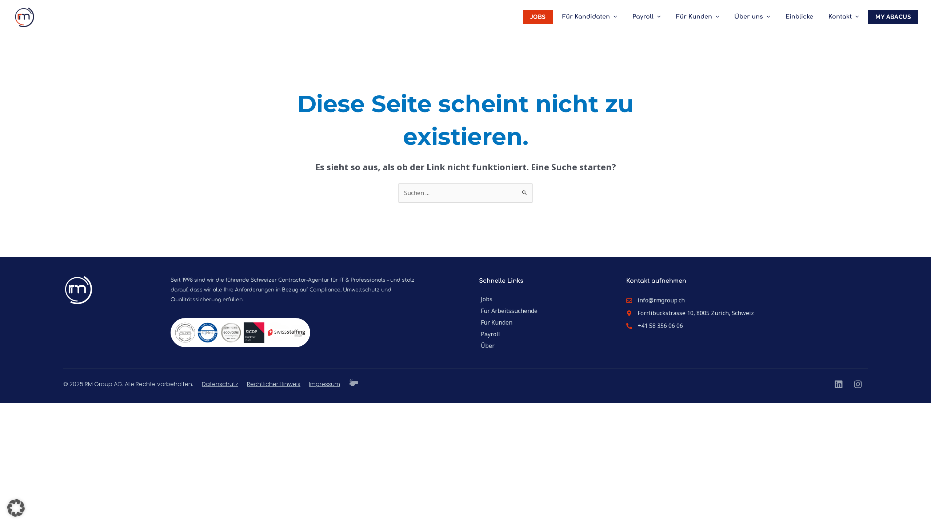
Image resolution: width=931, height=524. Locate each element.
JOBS (538, 16)
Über (488, 345)
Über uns (748, 16)
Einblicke (799, 16)
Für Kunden (694, 16)
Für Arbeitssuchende (509, 310)
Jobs (486, 299)
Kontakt (840, 16)
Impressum (324, 384)
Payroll (643, 16)
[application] (613, 17)
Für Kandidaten (586, 16)
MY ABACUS (893, 16)
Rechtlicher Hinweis (273, 384)
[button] (16, 508)
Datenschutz (220, 384)
